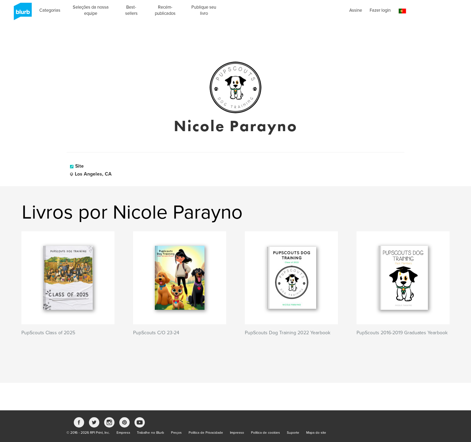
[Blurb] (21, 13)
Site (79, 166)
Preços (176, 433)
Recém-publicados (165, 10)
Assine (355, 10)
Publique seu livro (203, 10)
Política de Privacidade (206, 433)
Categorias (49, 10)
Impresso (237, 433)
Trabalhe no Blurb (150, 433)
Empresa (123, 433)
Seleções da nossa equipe (91, 10)
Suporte (293, 433)
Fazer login (380, 10)
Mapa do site (316, 433)
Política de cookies (265, 433)
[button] (402, 11)
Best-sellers (131, 10)
